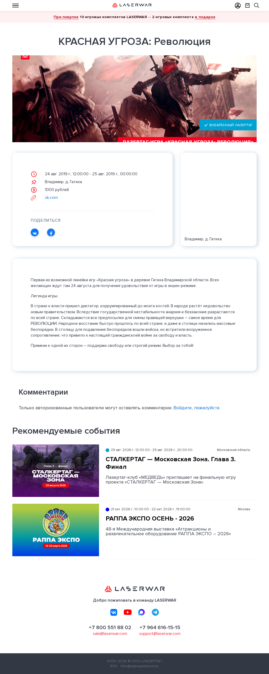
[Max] (141, 612)
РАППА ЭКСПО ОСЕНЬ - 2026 (150, 518)
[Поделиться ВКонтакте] (35, 232)
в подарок (205, 16)
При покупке (66, 16)
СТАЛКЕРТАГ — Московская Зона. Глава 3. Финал (171, 463)
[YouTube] (127, 612)
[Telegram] (155, 612)
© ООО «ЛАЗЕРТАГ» (145, 661)
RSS (113, 666)
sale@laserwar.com (110, 633)
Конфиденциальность (140, 666)
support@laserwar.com (159, 633)
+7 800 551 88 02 (110, 627)
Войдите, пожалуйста (196, 408)
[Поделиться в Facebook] (51, 232)
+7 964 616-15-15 (159, 627)
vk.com (51, 197)
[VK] (113, 612)
